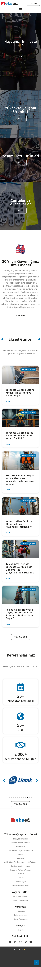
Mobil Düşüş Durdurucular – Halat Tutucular (20, 862)
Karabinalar (20, 846)
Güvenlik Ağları (20, 882)
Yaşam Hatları (20, 892)
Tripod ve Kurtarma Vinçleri (20, 870)
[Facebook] (20, 942)
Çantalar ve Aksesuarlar (20, 866)
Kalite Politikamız (21, 919)
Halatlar (21, 854)
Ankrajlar (20, 858)
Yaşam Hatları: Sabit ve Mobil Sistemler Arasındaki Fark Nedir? (19, 524)
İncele (8, 401)
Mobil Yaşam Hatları (20, 900)
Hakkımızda (20, 911)
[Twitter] (25, 942)
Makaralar (20, 874)
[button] (9, 797)
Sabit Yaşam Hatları (20, 896)
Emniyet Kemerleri (20, 839)
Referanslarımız (20, 915)
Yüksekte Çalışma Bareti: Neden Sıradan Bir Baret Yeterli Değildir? (20, 435)
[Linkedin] (10, 942)
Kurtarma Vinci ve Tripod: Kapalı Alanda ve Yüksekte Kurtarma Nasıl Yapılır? (20, 480)
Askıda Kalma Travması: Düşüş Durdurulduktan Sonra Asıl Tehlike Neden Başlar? (20, 614)
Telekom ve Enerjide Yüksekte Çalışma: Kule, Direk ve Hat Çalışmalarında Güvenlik (20, 568)
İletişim (20, 925)
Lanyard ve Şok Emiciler (20, 843)
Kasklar (20, 878)
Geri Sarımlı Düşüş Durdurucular (20, 850)
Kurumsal (20, 906)
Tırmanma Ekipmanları (20, 885)
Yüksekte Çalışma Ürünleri (20, 834)
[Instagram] (15, 942)
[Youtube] (30, 942)
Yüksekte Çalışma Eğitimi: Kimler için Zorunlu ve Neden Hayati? (20, 392)
